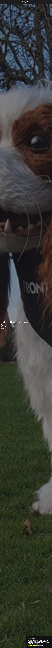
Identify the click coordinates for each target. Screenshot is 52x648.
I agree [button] (29, 645)
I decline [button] (33, 645)
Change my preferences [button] (38, 645)
